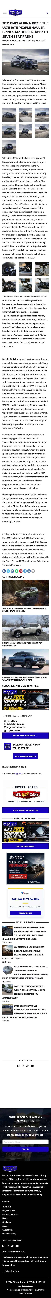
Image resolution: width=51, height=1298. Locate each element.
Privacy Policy (9, 1233)
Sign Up (25, 1149)
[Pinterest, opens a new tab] (27, 1066)
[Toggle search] (47, 13)
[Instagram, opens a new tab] (23, 1066)
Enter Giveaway (25, 846)
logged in (18, 773)
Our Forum (7, 1222)
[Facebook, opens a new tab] (18, 1066)
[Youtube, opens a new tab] (32, 1066)
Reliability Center (10, 1214)
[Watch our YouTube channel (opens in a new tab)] (17, 1246)
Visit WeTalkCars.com (25, 810)
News (4, 1218)
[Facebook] (4, 571)
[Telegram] (25, 571)
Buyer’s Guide (8, 1210)
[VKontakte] (29, 571)
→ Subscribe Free (10, 1271)
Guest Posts (7, 1229)
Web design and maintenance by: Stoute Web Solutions (25, 1291)
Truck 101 (6, 1206)
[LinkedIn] (12, 571)
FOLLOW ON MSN (25, 913)
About (5, 1225)
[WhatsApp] (16, 571)
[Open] (5, 13)
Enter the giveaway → (25, 735)
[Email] (33, 571)
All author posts (25, 756)
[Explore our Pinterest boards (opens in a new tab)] (12, 1246)
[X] (8, 571)
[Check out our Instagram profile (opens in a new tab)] (8, 1246)
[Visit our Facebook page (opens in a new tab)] (3, 1246)
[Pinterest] (21, 571)
